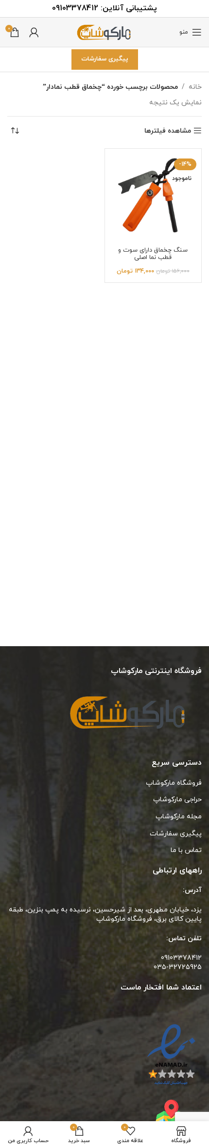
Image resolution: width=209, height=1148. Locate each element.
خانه (195, 87)
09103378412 (75, 8)
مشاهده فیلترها (167, 131)
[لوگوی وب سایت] (104, 31)
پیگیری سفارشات (104, 59)
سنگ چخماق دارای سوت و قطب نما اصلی (153, 254)
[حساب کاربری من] (34, 32)
